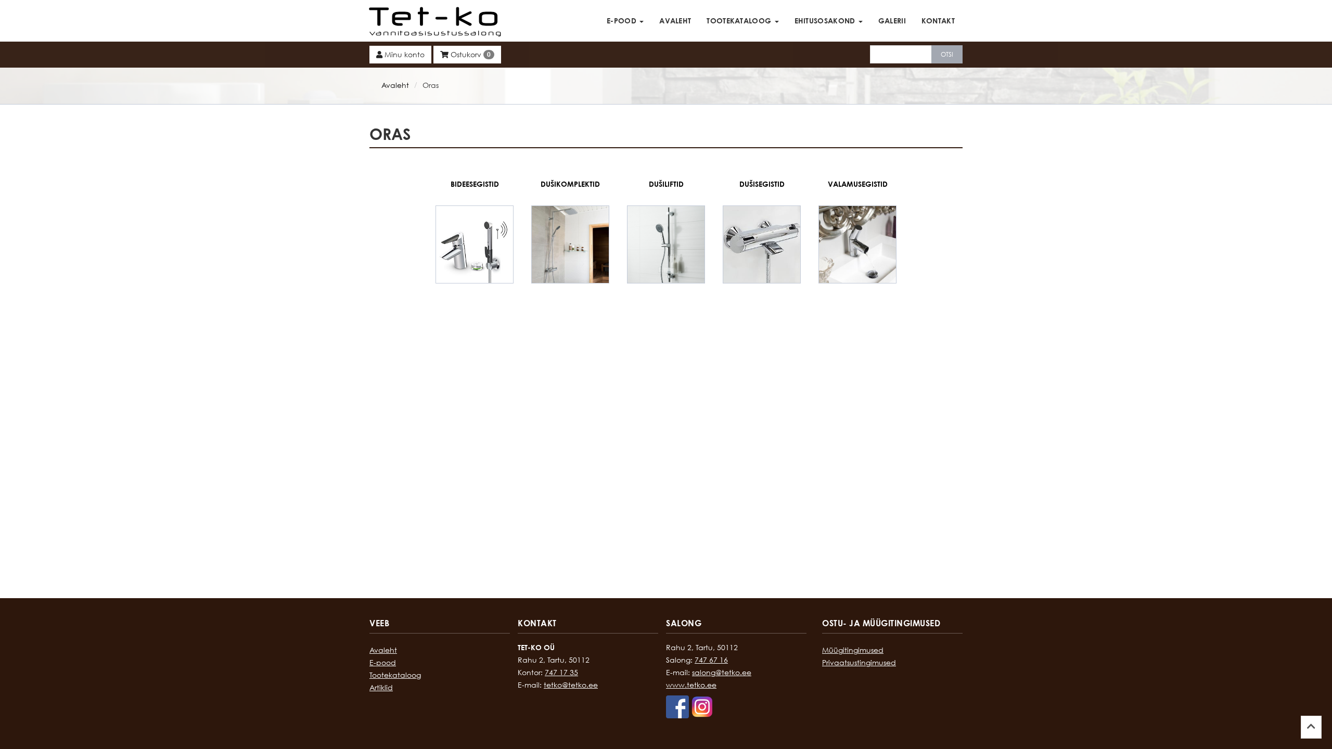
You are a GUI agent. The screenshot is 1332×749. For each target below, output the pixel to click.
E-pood (622, 20)
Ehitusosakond (826, 20)
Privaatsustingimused (859, 662)
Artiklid (381, 687)
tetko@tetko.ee (571, 684)
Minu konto (403, 54)
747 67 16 (711, 659)
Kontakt (938, 20)
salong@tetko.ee (721, 672)
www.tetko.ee (691, 684)
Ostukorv (470, 54)
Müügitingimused (852, 649)
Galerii (892, 20)
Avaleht (675, 20)
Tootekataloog (740, 20)
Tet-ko (436, 16)
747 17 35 (561, 672)
